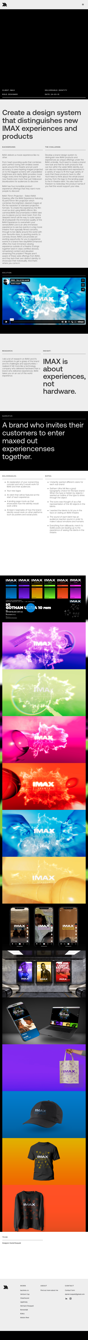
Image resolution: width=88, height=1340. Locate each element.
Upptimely (24, 1302)
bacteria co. (24, 1290)
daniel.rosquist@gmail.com (75, 1294)
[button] (83, 4)
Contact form (70, 1290)
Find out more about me (49, 1290)
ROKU (22, 1314)
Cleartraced (24, 1298)
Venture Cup (24, 1294)
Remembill (24, 1310)
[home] (4, 4)
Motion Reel (24, 1317)
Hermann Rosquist (27, 1306)
